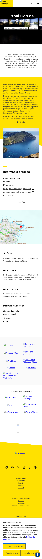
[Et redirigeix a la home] (6, 3)
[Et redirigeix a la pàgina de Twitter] (18, 467)
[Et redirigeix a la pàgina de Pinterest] (35, 467)
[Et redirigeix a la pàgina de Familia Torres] (31, 412)
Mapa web (21, 488)
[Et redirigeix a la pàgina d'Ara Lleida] (11, 361)
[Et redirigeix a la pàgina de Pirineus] (11, 368)
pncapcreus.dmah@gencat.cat (17, 192)
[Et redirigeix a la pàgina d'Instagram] (24, 467)
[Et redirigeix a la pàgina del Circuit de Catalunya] (31, 397)
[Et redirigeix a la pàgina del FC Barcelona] (11, 397)
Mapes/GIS (21, 483)
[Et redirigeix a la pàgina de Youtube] (12, 467)
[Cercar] (31, 3)
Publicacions (21, 480)
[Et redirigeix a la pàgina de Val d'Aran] (31, 368)
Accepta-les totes (30, 553)
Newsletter (21, 485)
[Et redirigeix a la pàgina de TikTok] (29, 467)
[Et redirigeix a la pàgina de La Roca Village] (11, 412)
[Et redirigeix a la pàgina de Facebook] (7, 467)
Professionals (21, 503)
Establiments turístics (21, 516)
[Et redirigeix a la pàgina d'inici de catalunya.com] (21, 456)
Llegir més (21, 122)
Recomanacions (21, 478)
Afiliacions (21, 501)
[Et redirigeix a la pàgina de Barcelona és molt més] (31, 345)
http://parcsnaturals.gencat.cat (17, 188)
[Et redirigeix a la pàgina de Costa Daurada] (11, 345)
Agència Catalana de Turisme (21, 498)
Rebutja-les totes (12, 553)
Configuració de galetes (14, 546)
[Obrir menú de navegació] (38, 3)
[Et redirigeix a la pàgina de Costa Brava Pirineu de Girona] (31, 361)
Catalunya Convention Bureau (21, 506)
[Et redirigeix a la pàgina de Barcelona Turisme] (31, 353)
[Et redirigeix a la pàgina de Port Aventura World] (31, 405)
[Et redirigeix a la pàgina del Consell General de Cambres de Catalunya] (11, 375)
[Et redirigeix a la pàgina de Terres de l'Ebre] (11, 353)
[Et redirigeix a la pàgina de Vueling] (11, 405)
